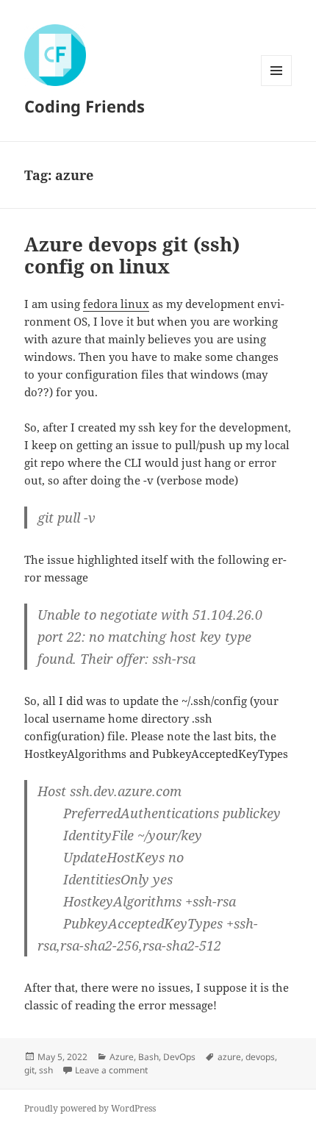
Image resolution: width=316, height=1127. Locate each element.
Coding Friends (84, 106)
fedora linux (116, 303)
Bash (148, 1057)
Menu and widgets (277, 85)
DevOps (179, 1057)
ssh (46, 1070)
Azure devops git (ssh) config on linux (132, 255)
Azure (121, 1057)
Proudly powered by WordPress (90, 1108)
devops (260, 1057)
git (29, 1070)
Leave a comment (111, 1070)
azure (229, 1057)
